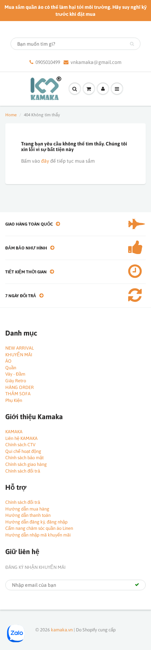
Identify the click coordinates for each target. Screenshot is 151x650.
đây (45, 161)
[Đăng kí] (136, 584)
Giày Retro (15, 380)
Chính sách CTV (20, 444)
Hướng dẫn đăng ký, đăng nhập (36, 522)
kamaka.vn (62, 629)
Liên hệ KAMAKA (21, 438)
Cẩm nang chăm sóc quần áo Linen (39, 528)
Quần (10, 367)
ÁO (8, 361)
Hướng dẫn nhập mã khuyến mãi (38, 535)
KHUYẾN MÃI (18, 354)
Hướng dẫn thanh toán (28, 515)
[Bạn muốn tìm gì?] (132, 44)
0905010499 (47, 62)
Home (11, 114)
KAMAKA (13, 431)
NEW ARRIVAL (19, 348)
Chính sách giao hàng (26, 464)
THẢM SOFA (18, 393)
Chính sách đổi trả (22, 471)
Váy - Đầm (15, 374)
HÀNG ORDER (19, 387)
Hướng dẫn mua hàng (27, 509)
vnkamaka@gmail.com (96, 62)
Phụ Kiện (13, 400)
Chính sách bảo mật (24, 457)
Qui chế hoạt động (23, 451)
